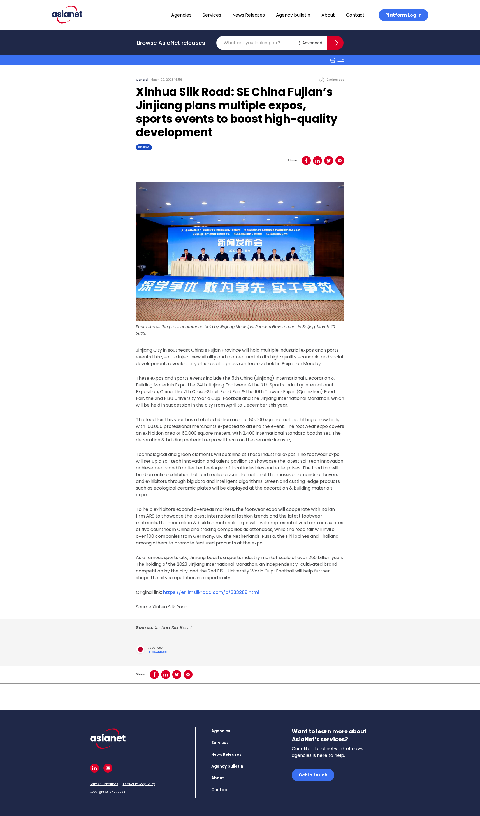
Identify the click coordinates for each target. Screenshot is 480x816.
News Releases (248, 15)
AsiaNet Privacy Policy (139, 784)
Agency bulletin (293, 15)
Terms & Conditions (104, 784)
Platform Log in (403, 15)
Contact (355, 15)
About (328, 15)
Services (212, 15)
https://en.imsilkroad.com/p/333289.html (211, 592)
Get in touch (313, 775)
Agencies (181, 15)
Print (341, 60)
